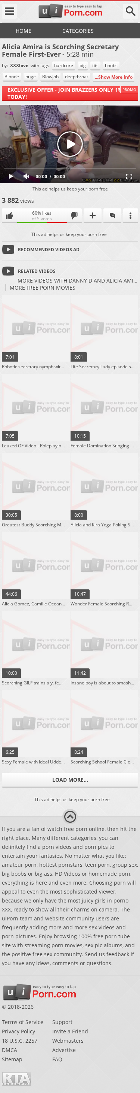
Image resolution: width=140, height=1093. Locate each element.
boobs (111, 65)
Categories (78, 30)
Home (23, 30)
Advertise (64, 1049)
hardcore (63, 65)
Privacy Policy (18, 1031)
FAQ (57, 1059)
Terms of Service (22, 1022)
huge (30, 76)
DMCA (9, 1049)
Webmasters (68, 1040)
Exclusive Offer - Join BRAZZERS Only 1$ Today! (64, 93)
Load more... (70, 779)
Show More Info (115, 77)
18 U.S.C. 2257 (19, 1040)
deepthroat (76, 76)
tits (95, 65)
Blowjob (50, 76)
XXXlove (19, 65)
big (83, 65)
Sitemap (12, 1059)
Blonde (11, 76)
